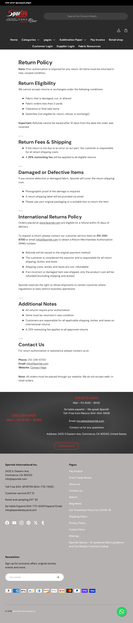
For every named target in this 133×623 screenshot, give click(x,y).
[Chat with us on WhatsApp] (122, 612)
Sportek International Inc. (24, 611)
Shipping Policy (78, 516)
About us (74, 484)
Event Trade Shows (80, 477)
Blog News (75, 503)
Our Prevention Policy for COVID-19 (90, 510)
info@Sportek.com (47, 239)
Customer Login (42, 46)
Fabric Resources (90, 46)
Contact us (75, 490)
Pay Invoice (98, 39)
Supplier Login (66, 46)
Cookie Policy (77, 529)
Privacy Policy (77, 523)
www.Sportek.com (49, 222)
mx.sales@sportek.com (90, 421)
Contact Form (66, 446)
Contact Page (38, 367)
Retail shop (116, 39)
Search (73, 497)
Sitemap (74, 536)
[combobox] (86, 16)
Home (14, 39)
